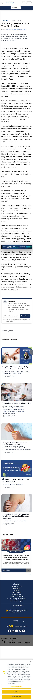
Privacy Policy (16, 594)
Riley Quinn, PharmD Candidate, (14, 406)
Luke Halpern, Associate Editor (12, 373)
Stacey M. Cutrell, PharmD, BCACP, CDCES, (16, 371)
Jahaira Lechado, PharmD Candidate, (14, 411)
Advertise (16, 588)
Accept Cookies (16, 696)
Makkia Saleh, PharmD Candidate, (13, 408)
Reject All (16, 691)
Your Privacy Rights (16, 601)
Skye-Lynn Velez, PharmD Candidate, (14, 409)
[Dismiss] (30, 247)
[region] (16, 679)
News (19, 642)
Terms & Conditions (16, 597)
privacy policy (9, 321)
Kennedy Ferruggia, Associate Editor (15, 521)
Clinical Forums (16, 586)
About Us (16, 584)
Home (4, 642)
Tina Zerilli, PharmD (9, 413)
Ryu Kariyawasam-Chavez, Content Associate (17, 449)
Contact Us (16, 590)
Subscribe (24, 316)
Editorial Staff (16, 592)
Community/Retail (7, 331)
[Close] (31, 662)
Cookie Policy (15, 683)
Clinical (14, 7)
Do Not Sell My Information (16, 599)
